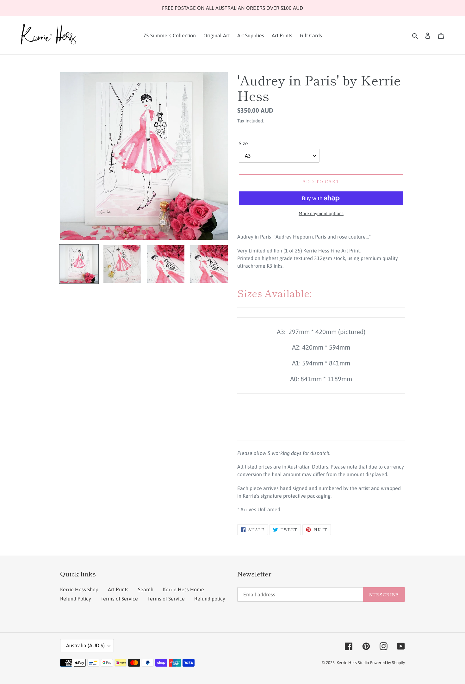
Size (243, 143)
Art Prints (118, 589)
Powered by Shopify (387, 662)
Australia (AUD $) (85, 645)
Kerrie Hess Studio (353, 662)
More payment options (321, 213)
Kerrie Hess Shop (79, 589)
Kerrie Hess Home (183, 589)
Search (145, 589)
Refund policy (209, 598)
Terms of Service (119, 598)
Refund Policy (75, 598)
